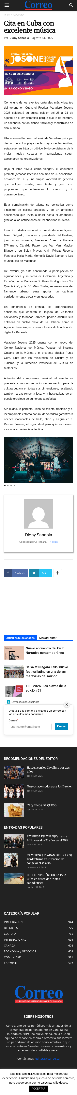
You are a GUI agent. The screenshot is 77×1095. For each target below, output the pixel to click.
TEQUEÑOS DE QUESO (41, 805)
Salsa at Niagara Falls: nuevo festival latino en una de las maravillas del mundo (47, 671)
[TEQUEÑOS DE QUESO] (14, 810)
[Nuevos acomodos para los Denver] (14, 791)
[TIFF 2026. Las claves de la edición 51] (14, 690)
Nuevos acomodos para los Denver (49, 786)
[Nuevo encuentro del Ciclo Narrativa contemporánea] (14, 653)
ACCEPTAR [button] (38, 1088)
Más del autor (47, 638)
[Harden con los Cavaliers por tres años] (14, 772)
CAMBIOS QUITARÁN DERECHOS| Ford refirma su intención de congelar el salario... (49, 859)
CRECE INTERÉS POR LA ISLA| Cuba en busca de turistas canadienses (47, 879)
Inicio (7, 14)
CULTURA (18, 14)
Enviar (61, 726)
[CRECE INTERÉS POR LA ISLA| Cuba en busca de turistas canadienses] (14, 878)
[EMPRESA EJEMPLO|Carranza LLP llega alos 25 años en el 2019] (14, 841)
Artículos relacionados (20, 638)
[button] (71, 5)
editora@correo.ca (47, 1058)
